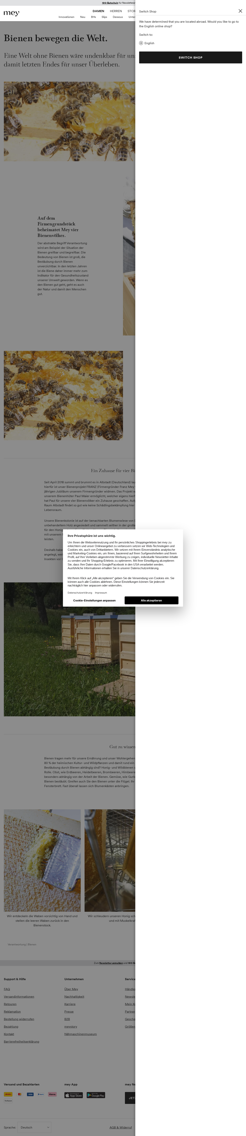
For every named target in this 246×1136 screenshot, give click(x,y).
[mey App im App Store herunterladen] (73, 1095)
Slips (104, 17)
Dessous (118, 17)
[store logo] (11, 13)
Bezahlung (11, 1026)
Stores (133, 11)
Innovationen (66, 17)
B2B (67, 1019)
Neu (82, 17)
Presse (69, 1011)
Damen (98, 11)
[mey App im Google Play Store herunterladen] (96, 1095)
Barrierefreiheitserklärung (21, 1041)
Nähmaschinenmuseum (80, 1034)
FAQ (7, 989)
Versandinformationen (19, 996)
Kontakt (9, 1034)
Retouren (10, 1004)
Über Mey (71, 989)
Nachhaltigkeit (74, 996)
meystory (70, 1026)
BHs (93, 17)
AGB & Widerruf (121, 1127)
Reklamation (12, 1011)
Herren (116, 11)
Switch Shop (191, 57)
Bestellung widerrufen (19, 1019)
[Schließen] (240, 11)
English (149, 43)
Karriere (70, 1004)
